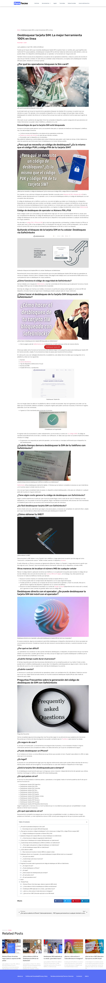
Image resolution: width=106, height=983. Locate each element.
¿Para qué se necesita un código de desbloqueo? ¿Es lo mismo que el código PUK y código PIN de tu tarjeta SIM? (49, 831)
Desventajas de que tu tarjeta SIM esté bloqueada (35, 829)
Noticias (37, 3)
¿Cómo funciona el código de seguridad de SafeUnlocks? (37, 838)
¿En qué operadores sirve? (29, 877)
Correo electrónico (25, 362)
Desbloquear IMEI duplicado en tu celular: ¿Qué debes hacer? (39, 888)
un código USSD (72, 433)
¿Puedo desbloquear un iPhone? (30, 868)
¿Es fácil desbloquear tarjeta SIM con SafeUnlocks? (35, 847)
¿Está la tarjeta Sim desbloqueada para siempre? (35, 872)
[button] (86, 822)
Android (63, 560)
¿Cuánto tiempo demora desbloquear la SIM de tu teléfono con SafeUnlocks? (40, 842)
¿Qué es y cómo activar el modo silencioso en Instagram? (38, 891)
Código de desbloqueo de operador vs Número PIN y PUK (37, 833)
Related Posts (24, 882)
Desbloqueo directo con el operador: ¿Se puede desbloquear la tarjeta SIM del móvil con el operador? (46, 854)
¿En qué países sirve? (28, 875)
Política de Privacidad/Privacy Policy (37, 976)
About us (20, 976)
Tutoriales (62, 3)
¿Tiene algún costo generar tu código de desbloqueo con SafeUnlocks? (40, 845)
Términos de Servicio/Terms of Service (61, 976)
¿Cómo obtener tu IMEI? (26, 849)
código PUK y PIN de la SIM (35, 222)
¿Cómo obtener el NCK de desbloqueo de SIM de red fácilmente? (40, 886)
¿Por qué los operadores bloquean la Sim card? (32, 826)
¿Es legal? (25, 870)
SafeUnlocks (83, 207)
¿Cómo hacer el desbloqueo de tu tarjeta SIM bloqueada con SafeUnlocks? (39, 840)
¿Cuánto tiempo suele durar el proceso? (32, 858)
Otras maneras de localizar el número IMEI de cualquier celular (38, 852)
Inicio (18, 30)
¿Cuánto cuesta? (26, 861)
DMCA (87, 976)
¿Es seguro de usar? (27, 865)
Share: (22, 879)
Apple (55, 3)
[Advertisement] (53, 17)
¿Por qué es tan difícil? (28, 856)
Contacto (79, 976)
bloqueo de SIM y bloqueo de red (73, 194)
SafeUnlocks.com (38, 344)
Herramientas (45, 3)
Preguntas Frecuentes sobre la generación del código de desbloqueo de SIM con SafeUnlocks (44, 863)
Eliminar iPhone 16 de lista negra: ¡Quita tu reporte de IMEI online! (40, 884)
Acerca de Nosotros (84, 3)
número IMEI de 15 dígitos (54, 574)
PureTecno (65, 739)
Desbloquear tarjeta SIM (53, 347)
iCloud (62, 586)
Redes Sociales (72, 3)
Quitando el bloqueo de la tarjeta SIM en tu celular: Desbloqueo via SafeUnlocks (40, 835)
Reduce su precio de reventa (28, 135)
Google (57, 586)
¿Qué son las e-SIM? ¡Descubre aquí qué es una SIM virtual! (38, 893)
